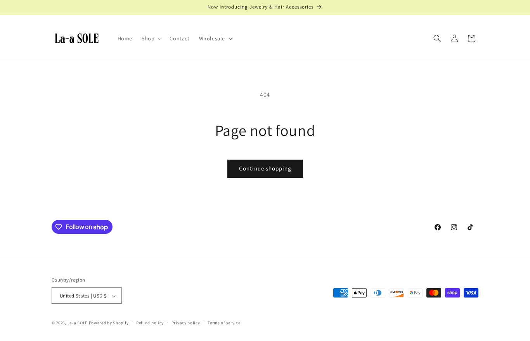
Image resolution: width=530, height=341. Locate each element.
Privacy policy (185, 322)
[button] (151, 38)
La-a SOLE (78, 323)
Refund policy (150, 322)
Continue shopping (265, 168)
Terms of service (224, 322)
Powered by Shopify (109, 323)
